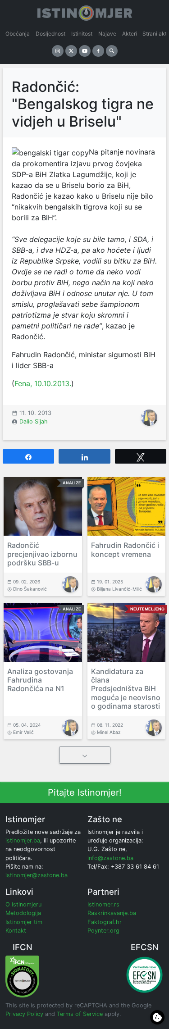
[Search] (112, 51)
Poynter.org (103, 930)
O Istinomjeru (23, 904)
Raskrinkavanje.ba (111, 913)
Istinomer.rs (103, 904)
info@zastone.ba (110, 858)
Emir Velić (23, 732)
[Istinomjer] (84, 11)
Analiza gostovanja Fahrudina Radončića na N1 (40, 680)
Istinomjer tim (23, 922)
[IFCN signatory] (22, 976)
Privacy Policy (24, 1014)
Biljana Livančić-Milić (119, 589)
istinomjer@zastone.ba (36, 875)
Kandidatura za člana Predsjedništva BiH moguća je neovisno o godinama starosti (125, 688)
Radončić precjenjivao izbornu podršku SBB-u (42, 554)
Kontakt (15, 930)
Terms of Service (80, 1014)
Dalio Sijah (33, 421)
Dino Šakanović (30, 589)
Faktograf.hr (104, 922)
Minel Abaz (109, 732)
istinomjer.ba (22, 840)
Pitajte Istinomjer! (85, 792)
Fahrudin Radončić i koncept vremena (125, 549)
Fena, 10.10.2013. (42, 383)
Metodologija (23, 913)
